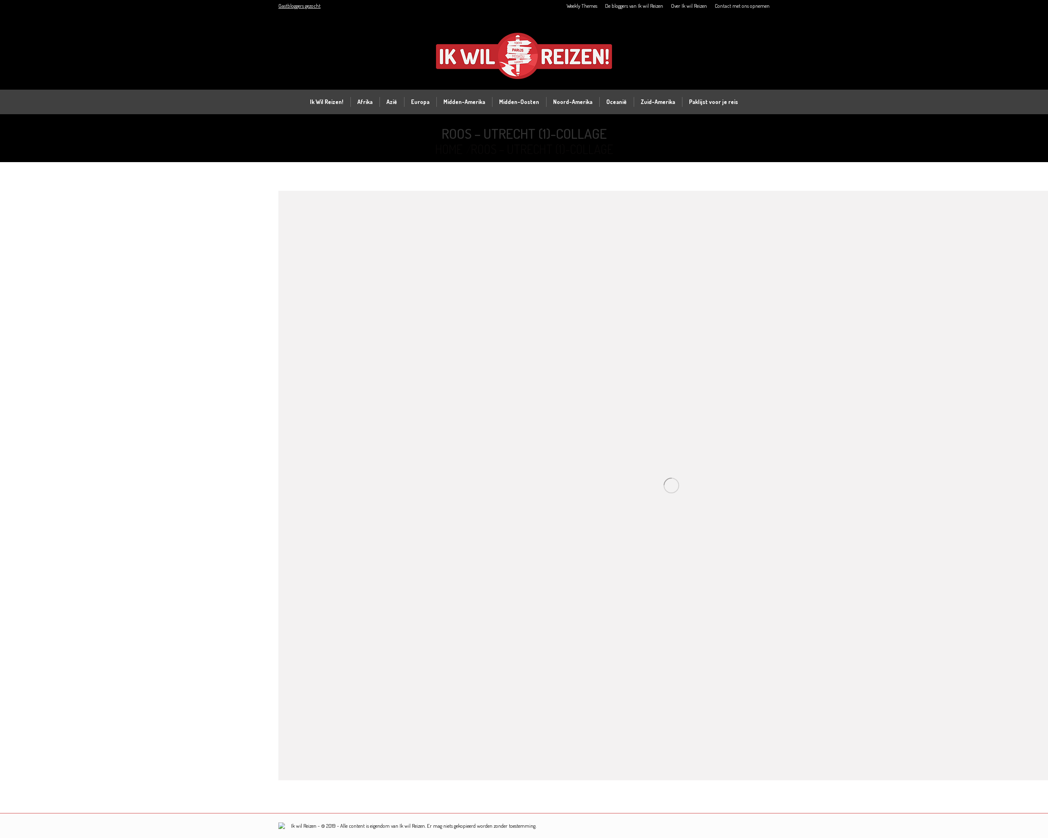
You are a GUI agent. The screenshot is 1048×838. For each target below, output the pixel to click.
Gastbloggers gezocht (299, 5)
